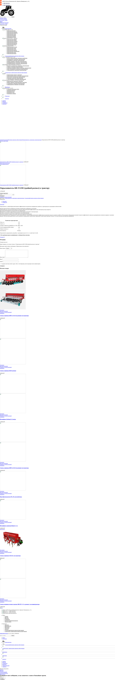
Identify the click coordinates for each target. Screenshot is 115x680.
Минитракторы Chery (11, 52)
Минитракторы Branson (12, 31)
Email (1, 261)
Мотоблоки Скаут (10, 92)
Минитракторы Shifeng (12, 39)
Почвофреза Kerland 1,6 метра (8, 419)
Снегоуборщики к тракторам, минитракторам (16, 79)
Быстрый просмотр (4, 311)
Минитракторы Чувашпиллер (13, 51)
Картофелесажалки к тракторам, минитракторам (17, 63)
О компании (7, 619)
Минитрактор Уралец (11, 37)
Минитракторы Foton (11, 33)
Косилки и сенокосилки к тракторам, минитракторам (18, 65)
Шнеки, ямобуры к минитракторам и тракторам (17, 82)
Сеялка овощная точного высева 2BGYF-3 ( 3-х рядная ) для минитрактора (20, 604)
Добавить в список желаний (6, 197)
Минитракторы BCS (11, 30)
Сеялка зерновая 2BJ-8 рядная (8, 370)
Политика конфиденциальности (11, 620)
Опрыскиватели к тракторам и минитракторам (16, 70)
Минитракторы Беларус (12, 42)
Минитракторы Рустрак (12, 46)
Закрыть (1, 669)
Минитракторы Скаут (11, 48)
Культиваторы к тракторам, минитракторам (16, 59)
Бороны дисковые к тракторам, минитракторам (17, 61)
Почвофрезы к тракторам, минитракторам (15, 60)
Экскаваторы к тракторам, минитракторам (16, 83)
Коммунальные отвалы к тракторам (14, 74)
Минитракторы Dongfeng (12, 32)
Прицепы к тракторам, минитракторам (15, 78)
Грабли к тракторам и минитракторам (15, 66)
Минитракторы (8, 625)
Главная (1, 139)
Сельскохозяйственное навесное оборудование (12, 139)
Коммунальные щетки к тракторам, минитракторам (17, 75)
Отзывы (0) (4, 202)
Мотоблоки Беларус (11, 90)
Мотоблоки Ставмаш (11, 93)
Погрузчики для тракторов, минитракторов (16, 76)
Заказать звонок (3, 18)
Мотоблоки (7, 627)
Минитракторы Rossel (11, 53)
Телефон (2, 678)
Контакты (7, 618)
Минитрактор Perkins (11, 36)
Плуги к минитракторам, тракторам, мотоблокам (17, 58)
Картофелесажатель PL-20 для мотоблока (11, 496)
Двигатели (7, 628)
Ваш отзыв (2, 257)
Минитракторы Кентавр (12, 43)
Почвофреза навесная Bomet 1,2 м (9, 525)
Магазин (6, 617)
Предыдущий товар (4, 140)
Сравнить (4, 666)
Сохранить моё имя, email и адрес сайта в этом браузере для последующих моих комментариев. (20, 263)
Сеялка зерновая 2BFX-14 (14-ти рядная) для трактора (14, 315)
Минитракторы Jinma (11, 35)
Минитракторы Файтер (12, 50)
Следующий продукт (4, 164)
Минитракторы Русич (11, 44)
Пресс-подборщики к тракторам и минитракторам (17, 69)
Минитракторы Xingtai (12, 40)
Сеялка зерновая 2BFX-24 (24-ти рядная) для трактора (14, 468)
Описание (4, 201)
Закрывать (2, 313)
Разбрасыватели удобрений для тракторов (15, 84)
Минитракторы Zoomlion (12, 41)
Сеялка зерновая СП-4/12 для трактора (10, 555)
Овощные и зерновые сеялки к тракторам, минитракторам (19, 67)
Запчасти (7, 629)
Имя (1, 259)
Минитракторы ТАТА (11, 49)
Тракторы (7, 624)
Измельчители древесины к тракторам (15, 81)
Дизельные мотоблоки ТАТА (13, 89)
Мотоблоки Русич (11, 91)
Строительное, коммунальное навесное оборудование (16, 631)
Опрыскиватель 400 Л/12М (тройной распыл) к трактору (11, 161)
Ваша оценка (3, 248)
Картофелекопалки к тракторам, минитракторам (17, 62)
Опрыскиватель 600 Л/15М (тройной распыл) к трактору (11, 185)
